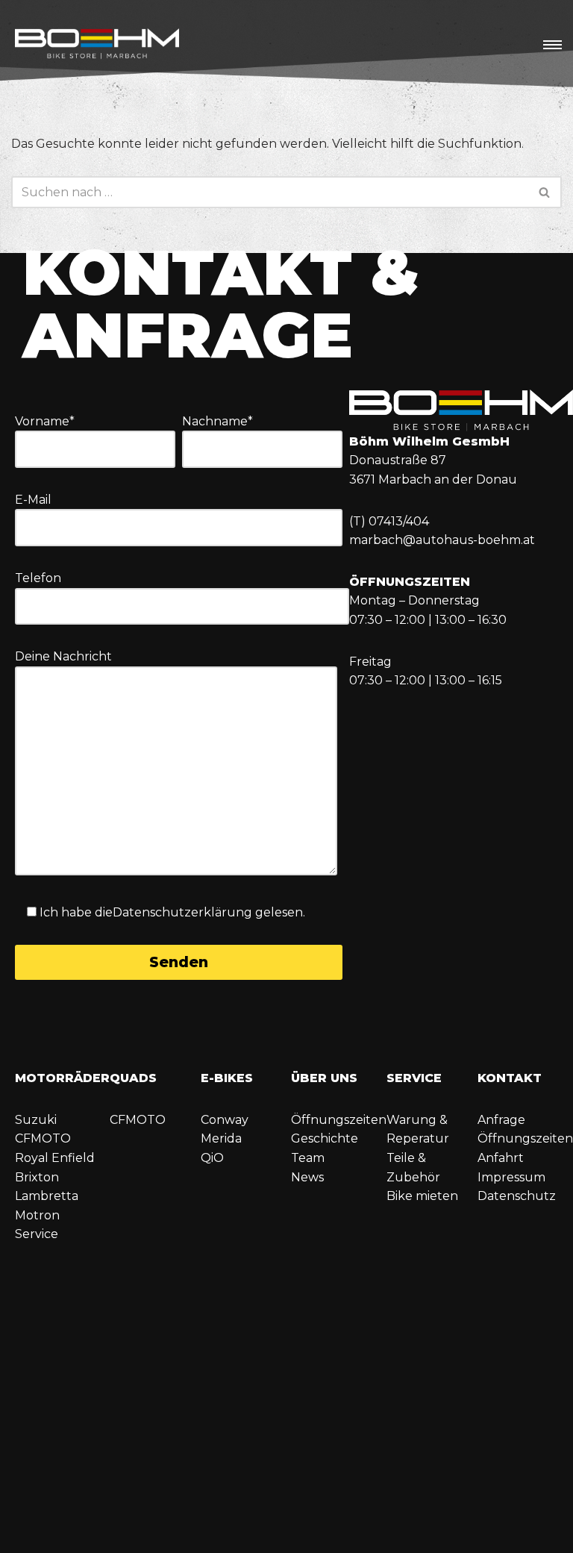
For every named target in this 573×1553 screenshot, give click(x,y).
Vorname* (45, 421)
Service (36, 1234)
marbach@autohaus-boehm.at (442, 540)
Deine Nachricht (63, 656)
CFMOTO (43, 1138)
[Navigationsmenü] (552, 45)
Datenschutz (517, 1196)
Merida (221, 1138)
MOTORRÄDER (62, 1078)
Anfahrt (501, 1158)
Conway (224, 1120)
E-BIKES (227, 1078)
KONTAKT (510, 1078)
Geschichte (324, 1138)
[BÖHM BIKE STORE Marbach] (97, 45)
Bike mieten (422, 1196)
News (307, 1177)
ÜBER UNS (324, 1078)
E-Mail (33, 500)
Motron (37, 1215)
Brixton (37, 1177)
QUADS (133, 1078)
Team (308, 1158)
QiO (212, 1158)
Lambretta (46, 1196)
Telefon (38, 578)
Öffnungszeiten (338, 1120)
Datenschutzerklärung (182, 912)
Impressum (511, 1177)
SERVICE (414, 1078)
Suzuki (36, 1120)
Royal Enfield (55, 1158)
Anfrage (501, 1120)
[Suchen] (545, 192)
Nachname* (217, 421)
